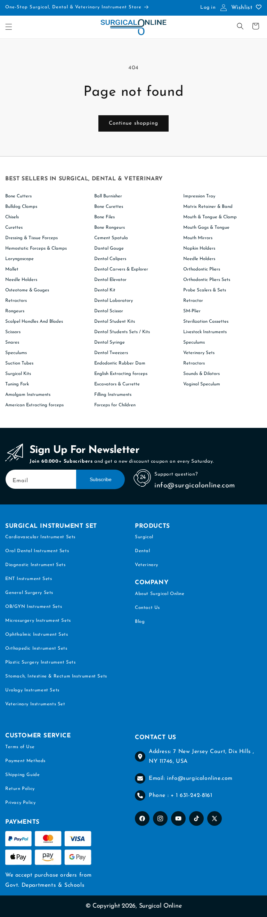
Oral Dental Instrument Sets (37, 551)
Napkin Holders (199, 248)
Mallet (11, 269)
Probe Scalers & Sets (204, 290)
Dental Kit (104, 290)
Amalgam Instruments (27, 394)
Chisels (12, 217)
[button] (8, 26)
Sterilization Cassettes (205, 321)
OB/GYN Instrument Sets (33, 606)
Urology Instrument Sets (32, 690)
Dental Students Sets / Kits (122, 332)
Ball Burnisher (108, 196)
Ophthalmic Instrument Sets (36, 634)
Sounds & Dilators (201, 373)
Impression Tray (199, 196)
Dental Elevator (110, 279)
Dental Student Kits (114, 321)
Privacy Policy (20, 802)
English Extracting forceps (120, 373)
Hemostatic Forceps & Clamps (36, 248)
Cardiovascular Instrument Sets (40, 537)
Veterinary (146, 565)
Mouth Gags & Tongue (206, 227)
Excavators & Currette (117, 384)
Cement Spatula (111, 238)
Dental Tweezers (111, 353)
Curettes (14, 227)
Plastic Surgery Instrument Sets (40, 662)
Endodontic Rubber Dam (119, 363)
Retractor (193, 300)
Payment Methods (25, 761)
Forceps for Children (115, 405)
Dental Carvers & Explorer (121, 269)
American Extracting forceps (34, 405)
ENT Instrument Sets (28, 579)
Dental (142, 551)
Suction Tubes (19, 363)
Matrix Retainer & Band (208, 206)
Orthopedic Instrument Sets (36, 648)
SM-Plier (192, 311)
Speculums (16, 353)
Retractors (16, 300)
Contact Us (147, 607)
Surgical (144, 537)
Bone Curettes (108, 206)
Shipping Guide (22, 775)
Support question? (175, 474)
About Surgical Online (160, 593)
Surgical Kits (18, 373)
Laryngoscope (19, 259)
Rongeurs (14, 311)
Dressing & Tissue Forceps (31, 238)
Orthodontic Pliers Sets (206, 279)
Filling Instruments (112, 394)
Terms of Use (19, 747)
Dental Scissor (108, 311)
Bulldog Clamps (21, 206)
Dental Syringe (109, 342)
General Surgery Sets (29, 592)
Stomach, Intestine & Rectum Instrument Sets (56, 676)
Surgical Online (160, 906)
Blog (140, 621)
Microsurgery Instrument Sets (38, 620)
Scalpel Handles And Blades (34, 321)
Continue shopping (133, 123)
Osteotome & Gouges (27, 290)
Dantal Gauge (109, 248)
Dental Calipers (110, 259)
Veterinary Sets (199, 353)
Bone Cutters (18, 196)
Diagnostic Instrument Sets (35, 565)
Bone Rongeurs (109, 227)
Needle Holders (21, 279)
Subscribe (101, 479)
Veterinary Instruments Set (35, 704)
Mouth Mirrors (197, 238)
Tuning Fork (17, 384)
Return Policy (20, 788)
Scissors (13, 332)
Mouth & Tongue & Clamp (210, 217)
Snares (12, 342)
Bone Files (104, 217)
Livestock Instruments (205, 332)
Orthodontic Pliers (201, 269)
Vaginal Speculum (201, 384)
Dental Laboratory (113, 300)
